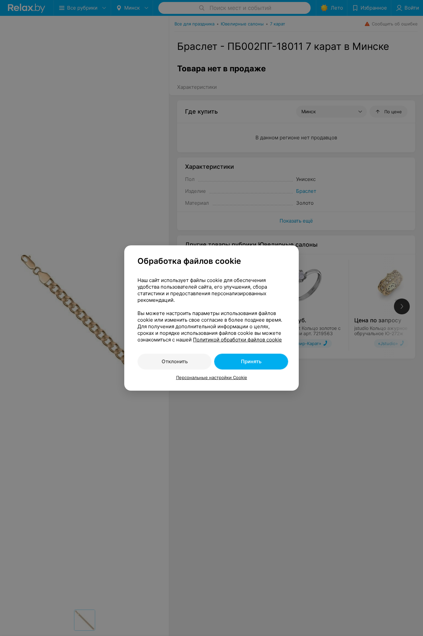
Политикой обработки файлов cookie (237, 339)
